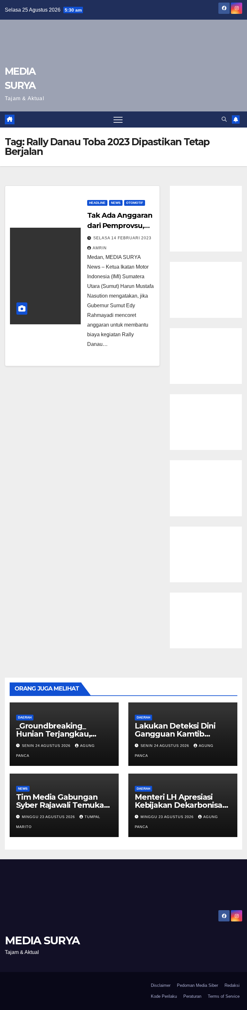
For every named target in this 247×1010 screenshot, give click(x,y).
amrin (100, 248)
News (116, 203)
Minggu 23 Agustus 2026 (49, 817)
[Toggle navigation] (118, 119)
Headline (97, 203)
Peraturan (192, 996)
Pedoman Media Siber (197, 985)
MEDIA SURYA (42, 940)
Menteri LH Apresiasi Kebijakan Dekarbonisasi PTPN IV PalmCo (181, 805)
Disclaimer (160, 985)
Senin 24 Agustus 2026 (47, 746)
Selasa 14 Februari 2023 (122, 238)
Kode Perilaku (164, 996)
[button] (224, 119)
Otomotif (134, 203)
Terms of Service (224, 996)
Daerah (25, 717)
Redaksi (232, 985)
